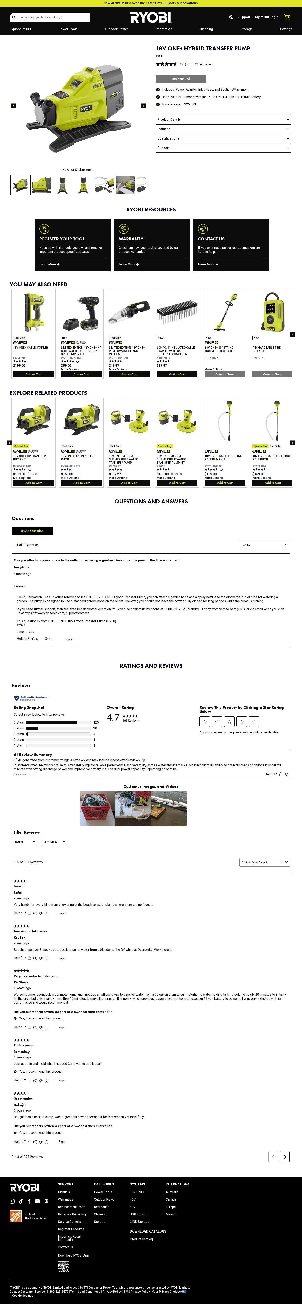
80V (133, 1207)
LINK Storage (139, 1221)
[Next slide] (143, 105)
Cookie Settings (22, 1295)
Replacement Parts (71, 1207)
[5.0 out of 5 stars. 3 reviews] (116, 469)
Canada (171, 1199)
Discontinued (181, 79)
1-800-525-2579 (57, 1291)
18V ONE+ (137, 1192)
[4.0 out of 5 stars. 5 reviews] (68, 469)
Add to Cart (33, 374)
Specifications (168, 138)
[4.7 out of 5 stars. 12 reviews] (259, 469)
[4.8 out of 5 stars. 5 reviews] (164, 469)
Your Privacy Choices (166, 1291)
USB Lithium (138, 1214)
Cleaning (206, 29)
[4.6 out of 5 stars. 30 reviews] (212, 469)
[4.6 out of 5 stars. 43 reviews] (20, 469)
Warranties (65, 1199)
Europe (171, 1207)
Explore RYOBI (20, 29)
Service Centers (69, 1221)
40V (133, 1199)
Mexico (171, 1214)
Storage (247, 29)
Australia (172, 1192)
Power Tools (68, 29)
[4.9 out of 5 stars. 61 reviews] (68, 361)
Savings (286, 29)
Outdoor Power (116, 29)
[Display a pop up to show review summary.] (78, 362)
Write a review (204, 64)
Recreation (164, 29)
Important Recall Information (69, 1238)
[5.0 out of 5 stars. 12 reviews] (20, 361)
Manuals (64, 1192)
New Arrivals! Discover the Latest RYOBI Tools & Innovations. (151, 3)
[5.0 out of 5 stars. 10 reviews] (164, 361)
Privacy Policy (112, 1291)
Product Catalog (141, 1239)
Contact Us (66, 1247)
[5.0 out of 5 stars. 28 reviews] (116, 361)
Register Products (71, 1229)
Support (244, 17)
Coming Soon (225, 374)
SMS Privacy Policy (137, 1291)
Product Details (169, 119)
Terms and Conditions (85, 1291)
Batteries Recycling (72, 1214)
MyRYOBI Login (266, 17)
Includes (164, 129)
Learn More (47, 264)
